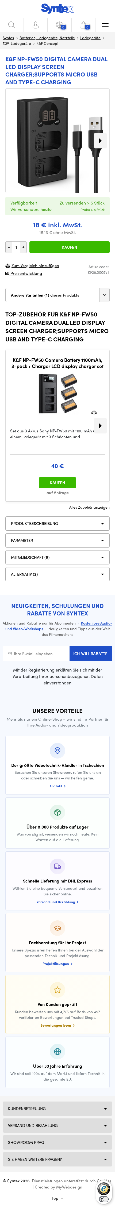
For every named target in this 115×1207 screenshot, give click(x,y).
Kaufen (69, 247)
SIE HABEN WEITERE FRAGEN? (35, 1159)
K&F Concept (47, 43)
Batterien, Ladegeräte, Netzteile (47, 37)
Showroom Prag (26, 1142)
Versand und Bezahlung (33, 1125)
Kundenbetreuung (27, 1108)
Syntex (8, 37)
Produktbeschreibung (34, 523)
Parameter (22, 540)
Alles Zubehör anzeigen (89, 507)
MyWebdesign (69, 1187)
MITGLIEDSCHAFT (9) (30, 557)
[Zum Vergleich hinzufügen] (94, 412)
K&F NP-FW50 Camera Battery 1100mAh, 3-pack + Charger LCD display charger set (57, 363)
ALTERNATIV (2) (24, 574)
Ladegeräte (90, 37)
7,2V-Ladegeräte (17, 43)
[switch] (104, 1199)
